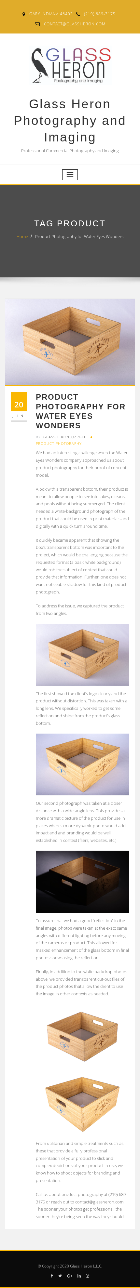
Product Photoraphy (59, 443)
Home (22, 236)
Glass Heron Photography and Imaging (70, 120)
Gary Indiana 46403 (51, 14)
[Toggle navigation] (70, 174)
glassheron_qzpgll (61, 436)
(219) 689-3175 (100, 14)
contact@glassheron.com (74, 24)
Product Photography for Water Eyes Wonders (79, 236)
